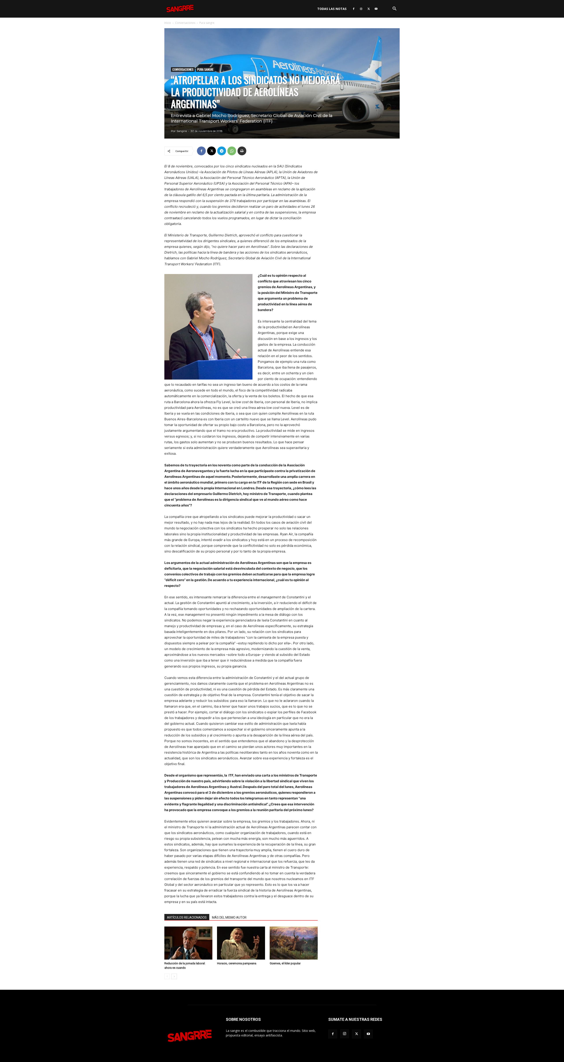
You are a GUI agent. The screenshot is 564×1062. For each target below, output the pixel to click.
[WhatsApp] (231, 150)
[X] (368, 9)
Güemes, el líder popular (285, 963)
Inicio (167, 23)
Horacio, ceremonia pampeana (236, 963)
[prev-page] (167, 976)
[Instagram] (361, 9)
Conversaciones (185, 23)
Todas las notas (332, 9)
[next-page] (174, 976)
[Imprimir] (241, 150)
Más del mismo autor (229, 917)
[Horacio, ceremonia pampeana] (241, 943)
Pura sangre (205, 69)
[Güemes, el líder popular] (294, 943)
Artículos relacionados (187, 917)
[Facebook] (353, 9)
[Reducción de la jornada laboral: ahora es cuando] (188, 943)
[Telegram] (221, 150)
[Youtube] (376, 9)
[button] (394, 9)
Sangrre (182, 131)
